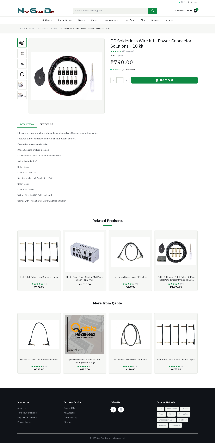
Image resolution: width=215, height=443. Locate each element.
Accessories (43, 28)
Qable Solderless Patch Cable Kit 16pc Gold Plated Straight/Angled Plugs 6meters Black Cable (176, 280)
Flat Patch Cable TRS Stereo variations (39, 359)
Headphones (109, 20)
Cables (54, 28)
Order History (70, 417)
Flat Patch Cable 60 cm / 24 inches (130, 359)
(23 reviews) (128, 51)
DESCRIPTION (27, 124)
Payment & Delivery (27, 417)
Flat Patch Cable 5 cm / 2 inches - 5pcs (39, 277)
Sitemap (68, 422)
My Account (69, 412)
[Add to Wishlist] (56, 234)
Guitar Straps (65, 20)
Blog (143, 20)
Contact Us (69, 408)
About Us (21, 408)
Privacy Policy (24, 422)
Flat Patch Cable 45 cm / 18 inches (130, 277)
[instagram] (121, 409)
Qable (120, 55)
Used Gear (129, 20)
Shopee (155, 20)
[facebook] (113, 409)
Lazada (169, 20)
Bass (80, 20)
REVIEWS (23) (46, 124)
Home (22, 28)
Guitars (46, 20)
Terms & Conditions (27, 412)
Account (194, 2)
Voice (94, 20)
